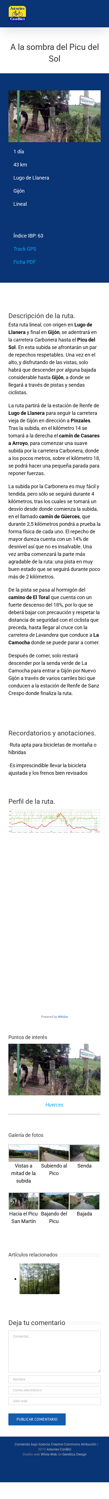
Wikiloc (63, 1017)
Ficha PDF (24, 262)
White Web (49, 1454)
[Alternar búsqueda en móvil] (81, 14)
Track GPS (24, 249)
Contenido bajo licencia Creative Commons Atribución (55, 1444)
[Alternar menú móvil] (96, 14)
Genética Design (74, 1454)
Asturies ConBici (59, 1449)
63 (40, 236)
